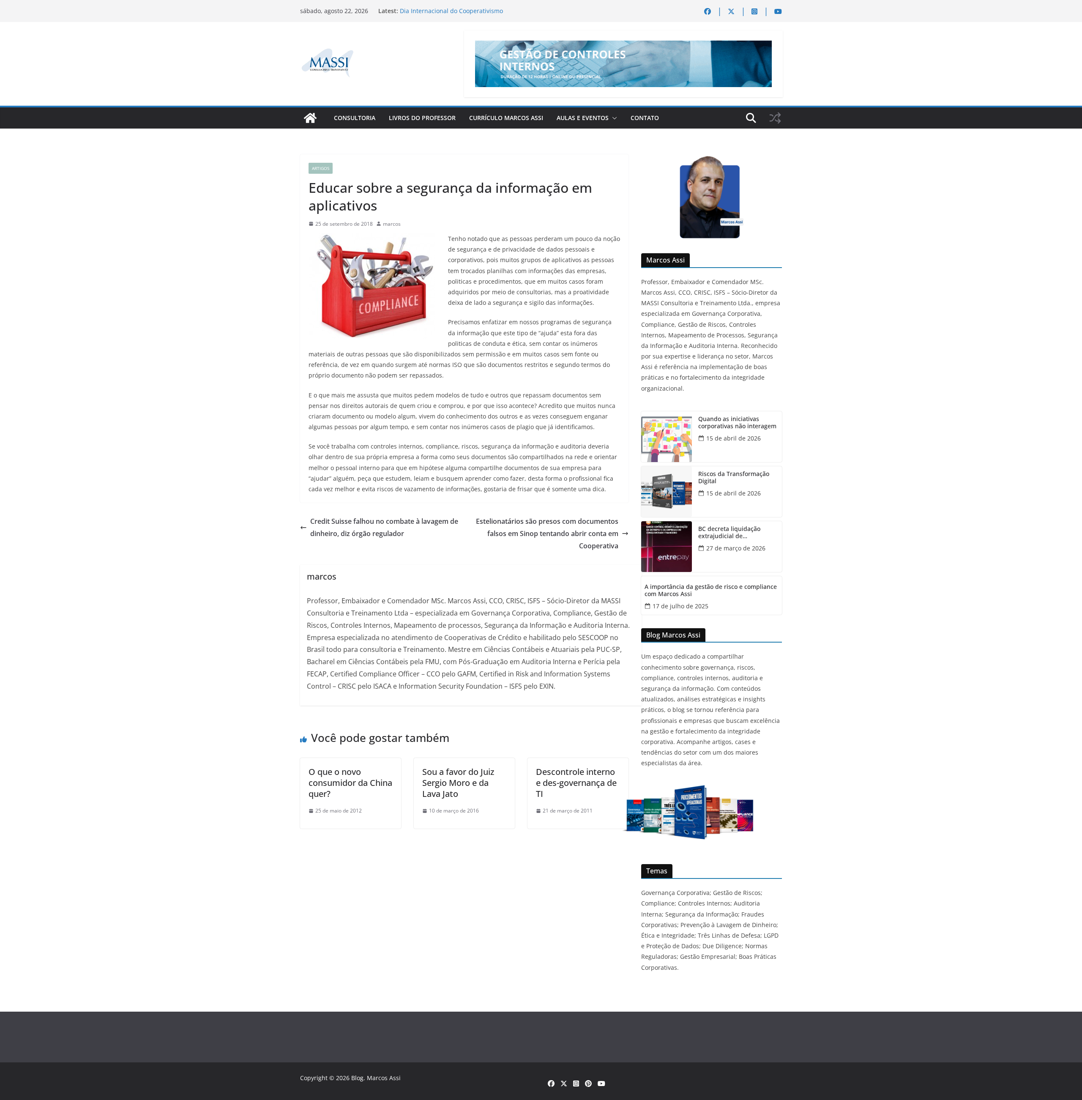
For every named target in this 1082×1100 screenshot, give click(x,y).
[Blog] (310, 118)
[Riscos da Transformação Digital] (666, 491)
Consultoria (354, 118)
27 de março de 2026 (735, 548)
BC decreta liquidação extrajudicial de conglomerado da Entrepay (736, 532)
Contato (645, 118)
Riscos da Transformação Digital (733, 478)
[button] (613, 118)
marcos (392, 223)
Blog (357, 1078)
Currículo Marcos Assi (506, 118)
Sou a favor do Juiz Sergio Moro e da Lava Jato (458, 782)
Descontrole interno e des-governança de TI (576, 782)
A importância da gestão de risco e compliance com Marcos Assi (711, 590)
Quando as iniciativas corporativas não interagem (737, 423)
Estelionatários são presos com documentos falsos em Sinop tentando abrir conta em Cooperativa (547, 533)
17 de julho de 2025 (680, 606)
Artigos (320, 168)
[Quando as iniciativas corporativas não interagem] (666, 436)
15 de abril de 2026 (733, 438)
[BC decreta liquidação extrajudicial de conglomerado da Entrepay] (666, 546)
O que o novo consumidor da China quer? (350, 782)
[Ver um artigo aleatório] (775, 118)
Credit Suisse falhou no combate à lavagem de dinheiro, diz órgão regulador (384, 527)
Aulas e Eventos (583, 118)
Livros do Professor (422, 118)
